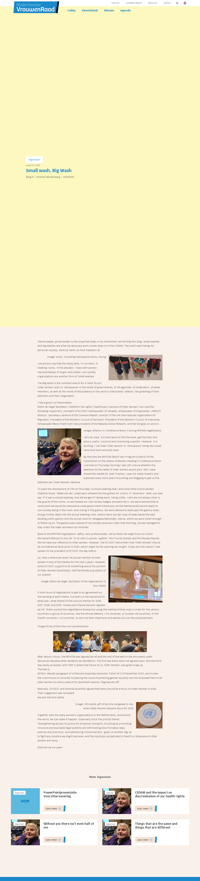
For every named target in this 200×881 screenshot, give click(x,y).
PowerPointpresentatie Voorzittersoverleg (60, 794)
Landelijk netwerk (134, 3)
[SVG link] (184, 3)
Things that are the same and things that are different (156, 825)
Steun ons (152, 3)
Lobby (72, 10)
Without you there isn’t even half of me (69, 825)
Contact (166, 3)
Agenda (125, 10)
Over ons (115, 3)
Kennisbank (90, 10)
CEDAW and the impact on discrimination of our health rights (160, 794)
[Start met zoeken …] (177, 3)
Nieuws (109, 10)
